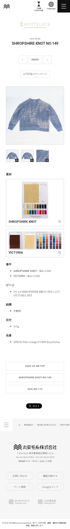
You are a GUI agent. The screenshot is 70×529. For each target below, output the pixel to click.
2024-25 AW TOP (35, 366)
